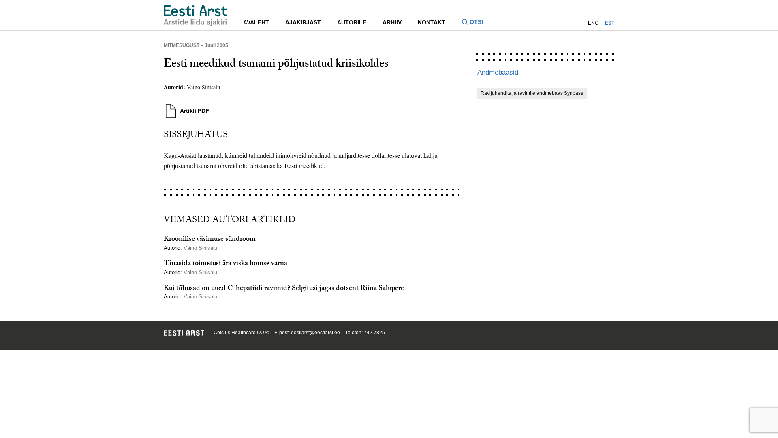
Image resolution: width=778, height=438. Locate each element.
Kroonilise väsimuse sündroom (210, 240)
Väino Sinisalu (204, 87)
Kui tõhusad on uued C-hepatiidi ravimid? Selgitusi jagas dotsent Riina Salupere (284, 289)
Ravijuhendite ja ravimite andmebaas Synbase (532, 93)
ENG (593, 23)
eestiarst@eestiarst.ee (315, 332)
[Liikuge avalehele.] (195, 15)
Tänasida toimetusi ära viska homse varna (225, 264)
